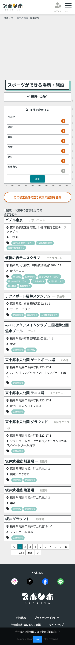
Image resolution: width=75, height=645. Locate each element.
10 (66, 546)
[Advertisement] (37, 50)
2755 (30, 552)
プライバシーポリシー (47, 617)
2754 (21, 552)
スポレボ (8, 18)
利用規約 (21, 617)
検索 (37, 178)
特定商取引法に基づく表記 (26, 624)
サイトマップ (56, 624)
